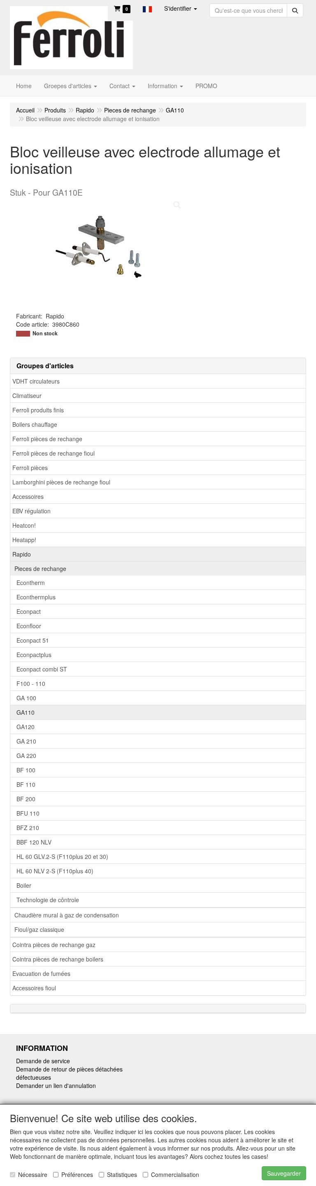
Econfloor (28, 626)
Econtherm (30, 582)
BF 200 (25, 799)
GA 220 (26, 755)
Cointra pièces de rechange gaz (53, 944)
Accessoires (28, 496)
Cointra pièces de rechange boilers (57, 959)
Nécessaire (32, 1174)
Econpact (28, 611)
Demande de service (43, 1061)
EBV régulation (31, 511)
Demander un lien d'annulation (56, 1085)
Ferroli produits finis (38, 410)
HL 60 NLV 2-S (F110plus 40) (54, 871)
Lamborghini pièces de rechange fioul (61, 482)
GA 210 (26, 741)
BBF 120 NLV (33, 842)
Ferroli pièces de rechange (47, 439)
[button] (147, 8)
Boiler (23, 885)
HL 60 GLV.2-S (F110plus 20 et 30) (62, 856)
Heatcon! (24, 525)
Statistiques (122, 1174)
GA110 (25, 712)
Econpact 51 (32, 640)
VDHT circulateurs (36, 381)
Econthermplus (36, 597)
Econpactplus (33, 654)
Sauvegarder (284, 1173)
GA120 (25, 727)
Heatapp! (24, 540)
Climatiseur (27, 395)
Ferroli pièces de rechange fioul (53, 453)
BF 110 (25, 784)
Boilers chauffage (34, 424)
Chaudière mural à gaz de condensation (66, 915)
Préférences (77, 1174)
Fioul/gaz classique (39, 929)
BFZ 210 (27, 827)
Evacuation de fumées (41, 973)
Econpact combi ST (41, 669)
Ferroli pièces (30, 467)
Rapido (21, 554)
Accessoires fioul (34, 988)
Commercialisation (175, 1174)
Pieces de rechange (40, 568)
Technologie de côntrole (47, 900)
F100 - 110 (30, 683)
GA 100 (26, 698)
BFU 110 (28, 813)
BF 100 (25, 770)
